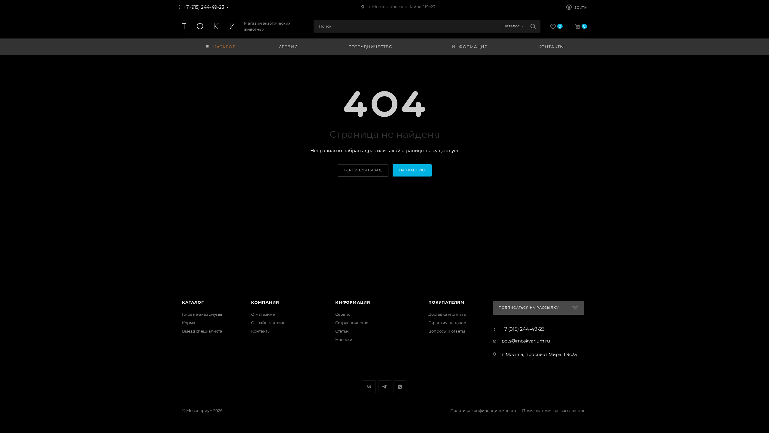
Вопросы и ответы (446, 331)
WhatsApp (400, 386)
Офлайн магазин (268, 322)
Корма (188, 322)
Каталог (193, 302)
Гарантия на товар (447, 322)
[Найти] (533, 26)
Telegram (384, 386)
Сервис (342, 314)
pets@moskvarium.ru (526, 341)
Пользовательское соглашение (553, 410)
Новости (343, 339)
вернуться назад (363, 170)
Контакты (260, 331)
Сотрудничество (351, 322)
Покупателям (446, 302)
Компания (265, 302)
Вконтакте (369, 386)
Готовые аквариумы (202, 314)
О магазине (263, 314)
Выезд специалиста (202, 331)
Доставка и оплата (447, 314)
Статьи (342, 331)
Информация (352, 302)
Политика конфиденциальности (483, 410)
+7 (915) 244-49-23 (204, 7)
